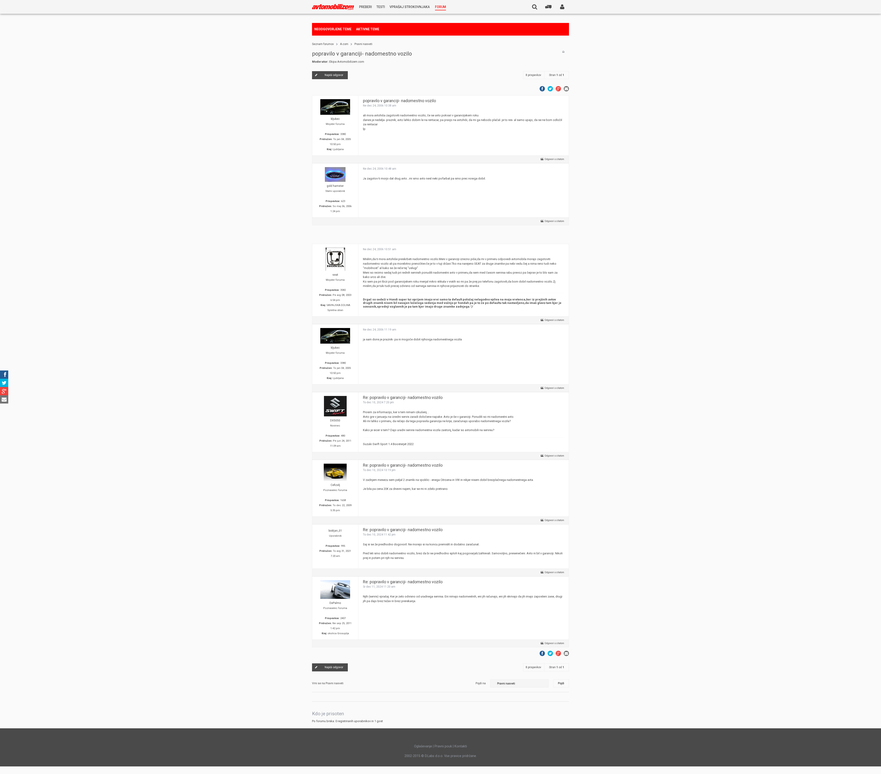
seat (335, 274)
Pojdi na (481, 683)
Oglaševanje (423, 746)
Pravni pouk (443, 746)
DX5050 (335, 420)
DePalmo (335, 603)
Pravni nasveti (363, 44)
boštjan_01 (335, 530)
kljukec (335, 119)
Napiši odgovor (334, 75)
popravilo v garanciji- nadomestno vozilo (362, 53)
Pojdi (561, 683)
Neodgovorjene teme (332, 29)
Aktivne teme (367, 29)
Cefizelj (335, 485)
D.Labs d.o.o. (434, 756)
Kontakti (460, 746)
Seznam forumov (323, 44)
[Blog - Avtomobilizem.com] (333, 7)
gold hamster (335, 186)
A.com (344, 44)
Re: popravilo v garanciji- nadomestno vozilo (403, 397)
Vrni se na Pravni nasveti (327, 683)
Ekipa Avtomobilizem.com (346, 61)
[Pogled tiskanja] (563, 52)
